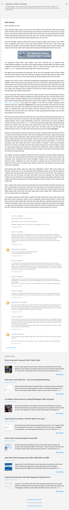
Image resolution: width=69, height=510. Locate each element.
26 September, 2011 (16, 312)
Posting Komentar (11, 347)
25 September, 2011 (16, 297)
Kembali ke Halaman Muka (34, 506)
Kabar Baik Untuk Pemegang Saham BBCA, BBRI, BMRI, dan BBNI (27, 458)
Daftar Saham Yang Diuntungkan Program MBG (21, 438)
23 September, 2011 (16, 227)
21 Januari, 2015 (15, 343)
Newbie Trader (15, 249)
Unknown (13, 334)
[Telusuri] (67, 4)
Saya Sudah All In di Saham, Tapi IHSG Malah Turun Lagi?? (25, 419)
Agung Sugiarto (15, 302)
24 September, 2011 (16, 271)
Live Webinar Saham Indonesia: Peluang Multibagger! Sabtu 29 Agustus (29, 399)
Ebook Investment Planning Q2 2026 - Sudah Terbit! (22, 360)
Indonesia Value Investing (15, 4)
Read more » (60, 374)
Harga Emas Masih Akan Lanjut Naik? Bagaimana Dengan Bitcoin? (27, 477)
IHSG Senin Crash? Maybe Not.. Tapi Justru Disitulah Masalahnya (27, 380)
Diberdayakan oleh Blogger (34, 499)
